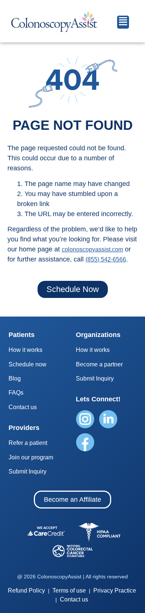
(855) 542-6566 (106, 259)
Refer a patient (28, 443)
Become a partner (99, 364)
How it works (25, 350)
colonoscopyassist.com (92, 249)
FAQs (16, 392)
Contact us (23, 407)
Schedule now (27, 364)
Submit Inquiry (27, 471)
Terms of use (68, 590)
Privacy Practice (114, 590)
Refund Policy (26, 590)
